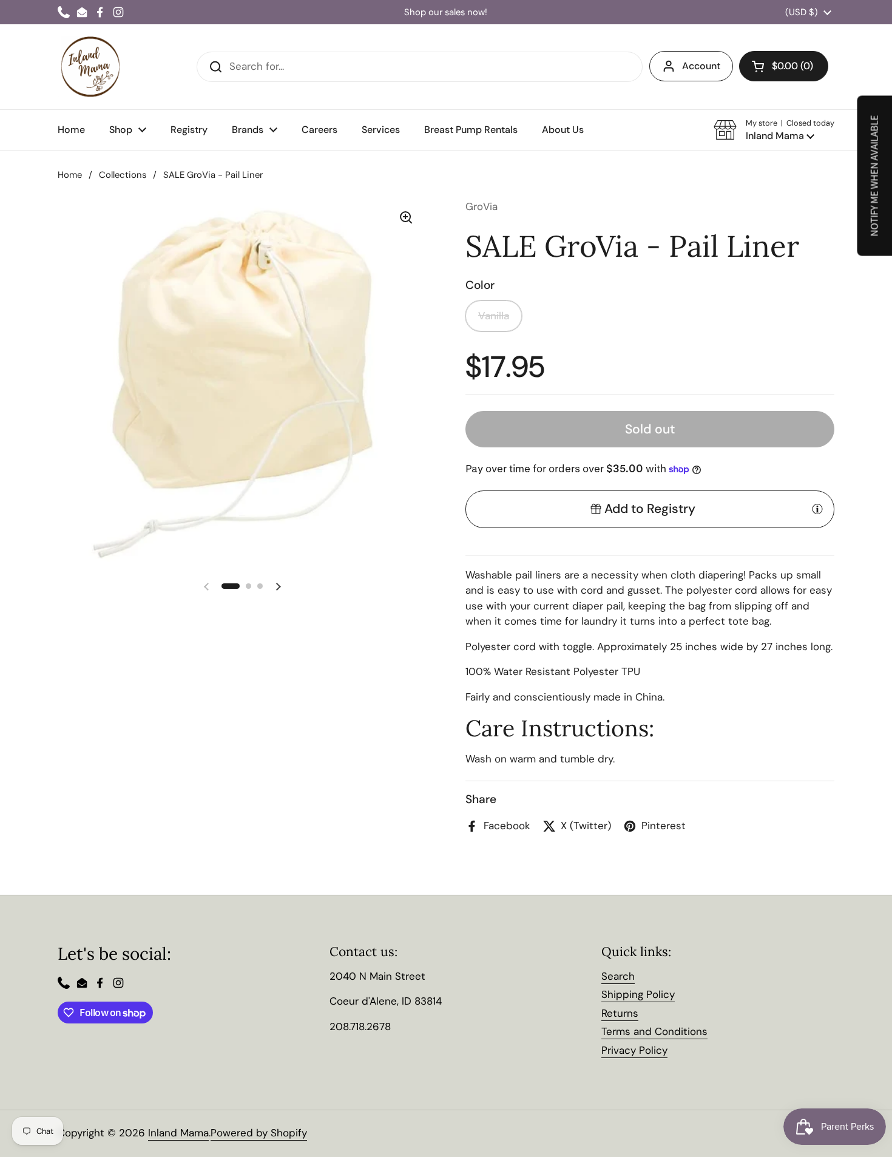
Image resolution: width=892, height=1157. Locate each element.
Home (70, 175)
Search (618, 976)
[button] (774, 129)
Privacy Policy (634, 1050)
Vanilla (493, 315)
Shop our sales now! (445, 12)
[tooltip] (817, 508)
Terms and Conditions (654, 1031)
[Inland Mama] (90, 66)
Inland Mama (178, 1132)
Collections (122, 175)
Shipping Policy (638, 994)
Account (701, 65)
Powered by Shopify (259, 1132)
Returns (619, 1013)
